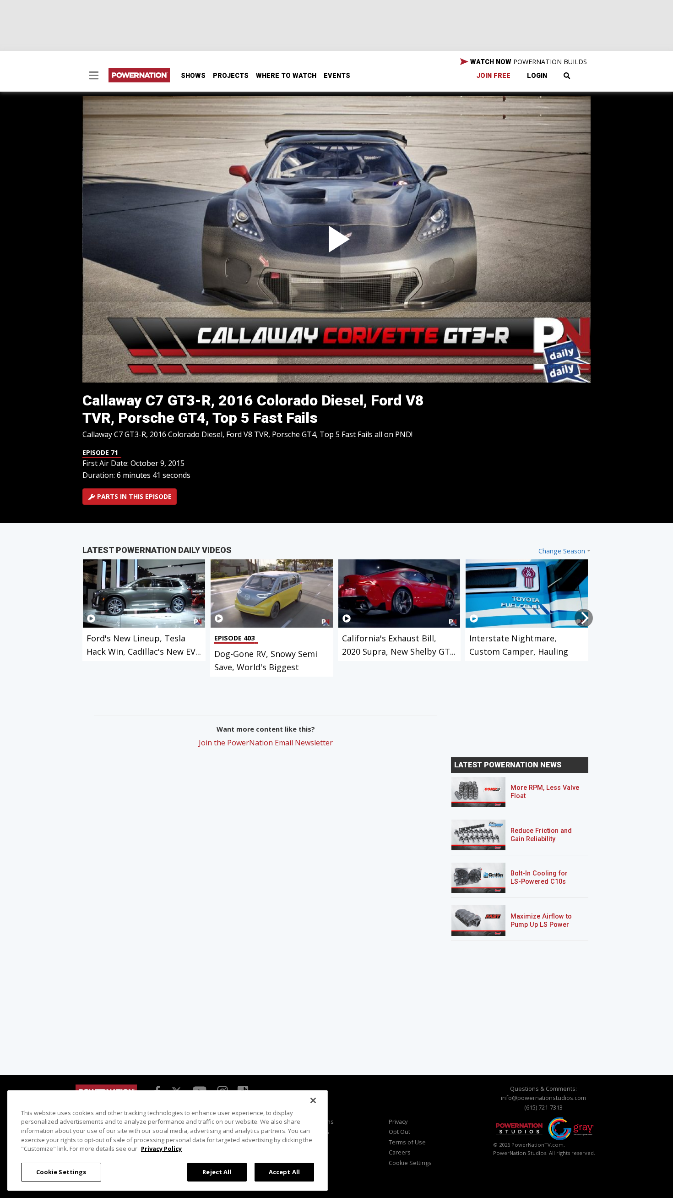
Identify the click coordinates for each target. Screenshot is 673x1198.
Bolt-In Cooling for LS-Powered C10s (539, 878)
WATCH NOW (527, 61)
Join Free (493, 76)
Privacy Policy (161, 1148)
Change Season (561, 551)
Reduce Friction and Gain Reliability (541, 835)
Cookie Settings (61, 1171)
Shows (193, 76)
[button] (93, 76)
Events (337, 76)
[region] (167, 1140)
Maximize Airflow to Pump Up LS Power (541, 921)
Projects (231, 76)
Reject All (216, 1171)
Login (537, 76)
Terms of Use (407, 1142)
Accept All (284, 1171)
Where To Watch (286, 76)
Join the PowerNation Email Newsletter (266, 743)
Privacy (398, 1121)
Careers (400, 1152)
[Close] (313, 1100)
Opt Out (399, 1131)
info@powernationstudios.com (543, 1098)
